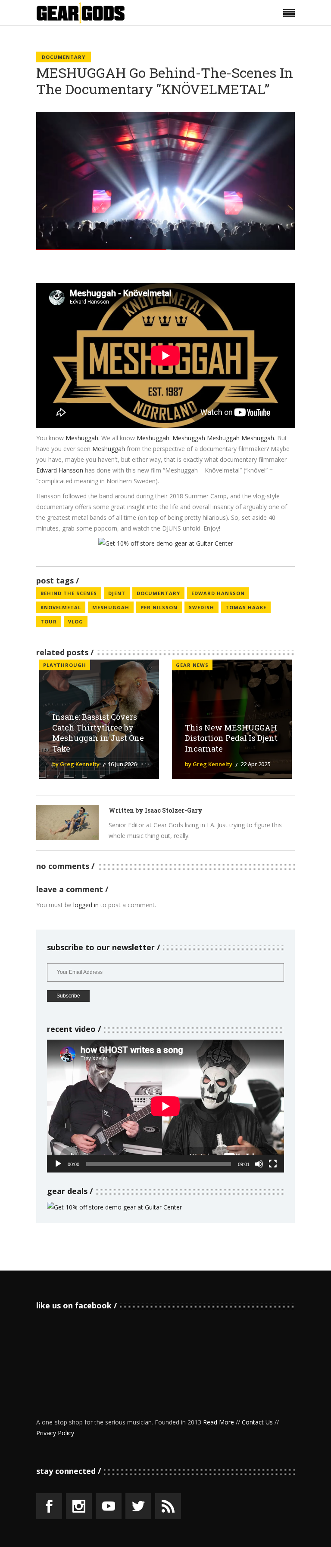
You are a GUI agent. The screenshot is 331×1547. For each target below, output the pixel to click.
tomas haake (245, 607)
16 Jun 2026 (122, 764)
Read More (218, 1422)
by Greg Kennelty (76, 764)
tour (49, 621)
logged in (86, 905)
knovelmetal (61, 607)
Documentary (63, 57)
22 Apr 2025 (255, 764)
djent (116, 593)
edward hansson (218, 593)
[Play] (58, 1164)
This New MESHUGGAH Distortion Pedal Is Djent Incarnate (231, 738)
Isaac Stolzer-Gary (174, 810)
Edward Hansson (59, 470)
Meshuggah (82, 438)
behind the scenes (69, 593)
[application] (165, 1106)
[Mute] (259, 1164)
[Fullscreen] (273, 1164)
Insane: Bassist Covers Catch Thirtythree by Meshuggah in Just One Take (98, 733)
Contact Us (257, 1422)
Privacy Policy (55, 1433)
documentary (158, 593)
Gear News (192, 665)
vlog (75, 621)
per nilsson (159, 607)
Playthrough (64, 665)
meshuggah (110, 607)
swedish (201, 607)
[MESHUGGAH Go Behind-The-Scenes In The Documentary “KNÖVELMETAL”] (67, 822)
